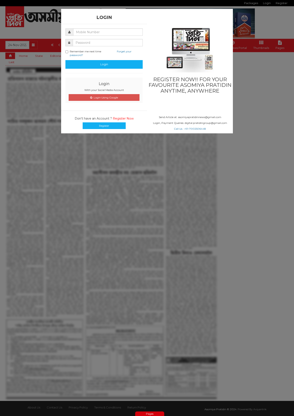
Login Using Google (105, 97)
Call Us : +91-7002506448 (190, 128)
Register (104, 125)
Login (104, 64)
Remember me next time (101, 53)
